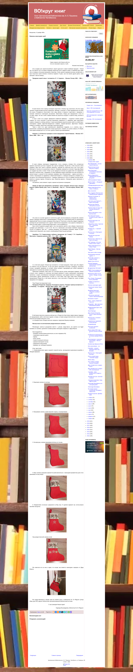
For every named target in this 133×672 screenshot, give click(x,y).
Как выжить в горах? (93, 298)
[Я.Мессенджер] (64, 612)
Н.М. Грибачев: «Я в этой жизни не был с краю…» (94, 243)
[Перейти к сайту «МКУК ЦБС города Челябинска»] (94, 77)
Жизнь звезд (91, 359)
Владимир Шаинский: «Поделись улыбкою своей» (94, 292)
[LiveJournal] (62, 612)
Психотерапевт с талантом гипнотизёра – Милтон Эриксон (95, 341)
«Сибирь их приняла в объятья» (93, 282)
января (90, 418)
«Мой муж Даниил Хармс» (94, 179)
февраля (90, 416)
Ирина (38, 612)
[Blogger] (53, 612)
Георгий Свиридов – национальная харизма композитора (94, 265)
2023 (88, 151)
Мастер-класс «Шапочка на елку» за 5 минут (95, 239)
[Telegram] (66, 612)
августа (90, 403)
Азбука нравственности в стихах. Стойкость (94, 188)
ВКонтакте (89, 66)
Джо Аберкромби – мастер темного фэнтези (94, 164)
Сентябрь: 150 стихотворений (94, 119)
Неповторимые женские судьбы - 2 (94, 255)
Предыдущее (79, 655)
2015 (88, 429)
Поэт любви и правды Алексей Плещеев (93, 362)
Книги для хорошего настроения (93, 327)
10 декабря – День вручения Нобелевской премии (95, 304)
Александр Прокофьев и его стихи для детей (95, 384)
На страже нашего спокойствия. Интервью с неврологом (95, 390)
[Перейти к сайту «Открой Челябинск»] (94, 90)
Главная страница (56, 655)
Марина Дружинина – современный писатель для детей (94, 176)
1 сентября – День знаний (93, 40)
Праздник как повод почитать (37, 28)
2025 (88, 147)
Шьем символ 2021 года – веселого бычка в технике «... (95, 331)
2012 (88, 435)
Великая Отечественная (74, 25)
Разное (99, 28)
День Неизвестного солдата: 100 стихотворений (95, 369)
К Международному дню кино (95, 185)
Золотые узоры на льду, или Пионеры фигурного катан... (95, 209)
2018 (88, 423)
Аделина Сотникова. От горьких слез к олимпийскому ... (94, 198)
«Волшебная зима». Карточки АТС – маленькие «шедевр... (95, 225)
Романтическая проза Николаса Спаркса (93, 167)
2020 (88, 158)
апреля (90, 412)
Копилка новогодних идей (94, 285)
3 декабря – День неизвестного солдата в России (94, 373)
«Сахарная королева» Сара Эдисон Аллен (95, 380)
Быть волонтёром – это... (94, 346)
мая (89, 410)
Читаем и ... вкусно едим (53, 28)
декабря (90, 159)
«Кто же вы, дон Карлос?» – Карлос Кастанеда (95, 201)
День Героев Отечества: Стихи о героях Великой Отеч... (94, 314)
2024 (88, 149)
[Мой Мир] (60, 612)
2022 (88, 153)
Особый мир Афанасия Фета (95, 344)
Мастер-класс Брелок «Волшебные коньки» (94, 205)
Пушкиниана (99, 25)
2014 (88, 431)
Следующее (33, 655)
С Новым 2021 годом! (93, 161)
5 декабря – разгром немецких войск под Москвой (93, 349)
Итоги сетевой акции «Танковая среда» (93, 357)
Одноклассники (91, 68)
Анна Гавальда (92, 310)
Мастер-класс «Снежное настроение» (94, 318)
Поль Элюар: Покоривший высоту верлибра (94, 279)
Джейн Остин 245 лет (93, 261)
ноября (90, 397)
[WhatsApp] (69, 612)
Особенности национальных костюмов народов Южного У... (95, 336)
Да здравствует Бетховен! (94, 268)
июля (89, 406)
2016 (88, 427)
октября (90, 399)
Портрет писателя (53, 25)
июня (89, 408)
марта (90, 414)
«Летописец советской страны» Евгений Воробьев (95, 296)
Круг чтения (63, 25)
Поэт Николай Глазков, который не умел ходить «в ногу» (95, 217)
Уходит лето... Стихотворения (94, 105)
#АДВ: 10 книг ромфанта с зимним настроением (94, 271)
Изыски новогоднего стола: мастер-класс (95, 213)
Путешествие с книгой (88, 25)
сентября (90, 401)
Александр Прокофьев (93, 386)
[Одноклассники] (58, 612)
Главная (32, 25)
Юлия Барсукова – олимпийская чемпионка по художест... (95, 172)
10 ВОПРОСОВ (92, 324)
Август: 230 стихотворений (93, 108)
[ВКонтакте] (56, 612)
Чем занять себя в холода (94, 252)
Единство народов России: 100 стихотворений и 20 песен (94, 111)
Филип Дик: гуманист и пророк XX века (94, 258)
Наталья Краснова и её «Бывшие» (94, 221)
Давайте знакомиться (41, 25)
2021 (88, 155)
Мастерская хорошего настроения (78, 28)
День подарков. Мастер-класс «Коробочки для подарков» (95, 193)
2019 (88, 421)
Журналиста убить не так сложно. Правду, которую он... (95, 275)
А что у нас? (64, 28)
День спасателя (92, 190)
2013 (88, 433)
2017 (88, 425)
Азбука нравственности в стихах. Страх (94, 246)
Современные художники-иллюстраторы (94, 321)
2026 (88, 145)
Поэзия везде (92, 28)
